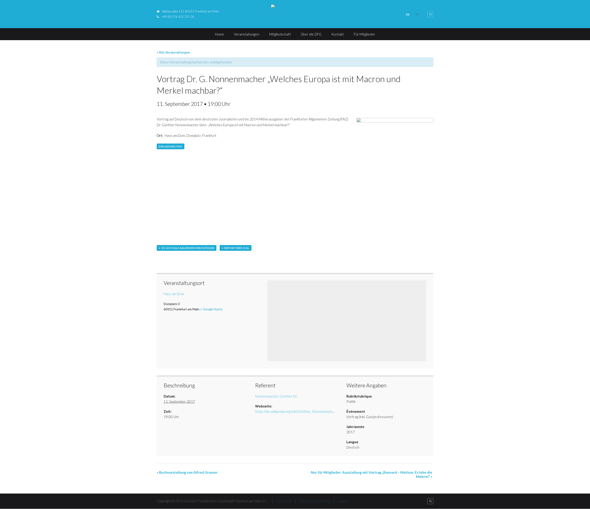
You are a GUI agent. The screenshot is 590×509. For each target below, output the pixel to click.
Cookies (342, 501)
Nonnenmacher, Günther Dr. (276, 396)
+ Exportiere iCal (235, 247)
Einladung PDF (170, 146)
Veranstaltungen (246, 34)
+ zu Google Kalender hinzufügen (186, 247)
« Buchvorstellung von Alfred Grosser (187, 472)
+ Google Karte (211, 309)
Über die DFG (311, 34)
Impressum (284, 501)
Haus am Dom (174, 294)
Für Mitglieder (364, 34)
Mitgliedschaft (280, 34)
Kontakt (337, 34)
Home (219, 34)
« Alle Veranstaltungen (173, 52)
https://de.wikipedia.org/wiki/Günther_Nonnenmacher (295, 411)
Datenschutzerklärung (314, 501)
